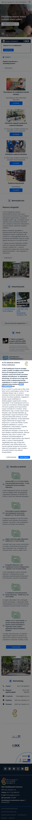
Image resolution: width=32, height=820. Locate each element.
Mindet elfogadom (24, 457)
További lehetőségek (11, 457)
